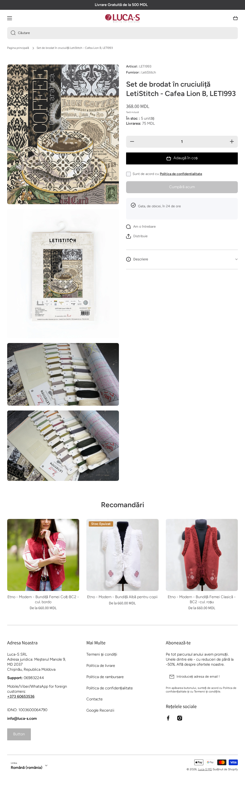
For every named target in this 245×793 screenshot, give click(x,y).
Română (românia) (26, 767)
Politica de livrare (100, 665)
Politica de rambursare (105, 677)
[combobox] (122, 33)
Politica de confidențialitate (181, 174)
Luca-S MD (205, 769)
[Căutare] (11, 33)
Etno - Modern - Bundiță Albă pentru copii (122, 597)
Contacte (94, 699)
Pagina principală (18, 48)
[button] (235, 18)
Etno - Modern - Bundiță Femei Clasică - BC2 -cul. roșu (202, 599)
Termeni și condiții (101, 654)
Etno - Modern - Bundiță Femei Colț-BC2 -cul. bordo (43, 599)
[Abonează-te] (232, 677)
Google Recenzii (100, 710)
